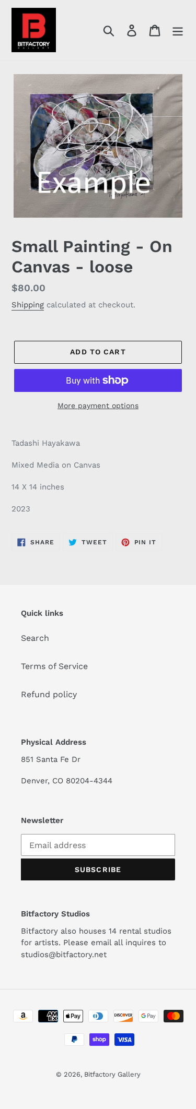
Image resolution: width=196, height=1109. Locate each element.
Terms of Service (54, 666)
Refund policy (49, 694)
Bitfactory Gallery (112, 1074)
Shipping (27, 304)
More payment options (98, 405)
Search (35, 638)
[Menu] (177, 30)
